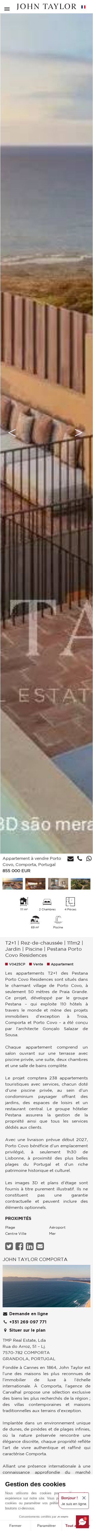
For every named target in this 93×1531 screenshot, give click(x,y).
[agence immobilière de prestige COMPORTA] (46, 1287)
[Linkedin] (30, 1246)
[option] (46, 433)
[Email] (40, 1246)
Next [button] (78, 432)
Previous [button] (12, 432)
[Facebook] (20, 1246)
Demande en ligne (28, 1314)
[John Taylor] (47, 6)
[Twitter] (9, 1246)
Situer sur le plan (26, 1330)
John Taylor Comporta (35, 1259)
